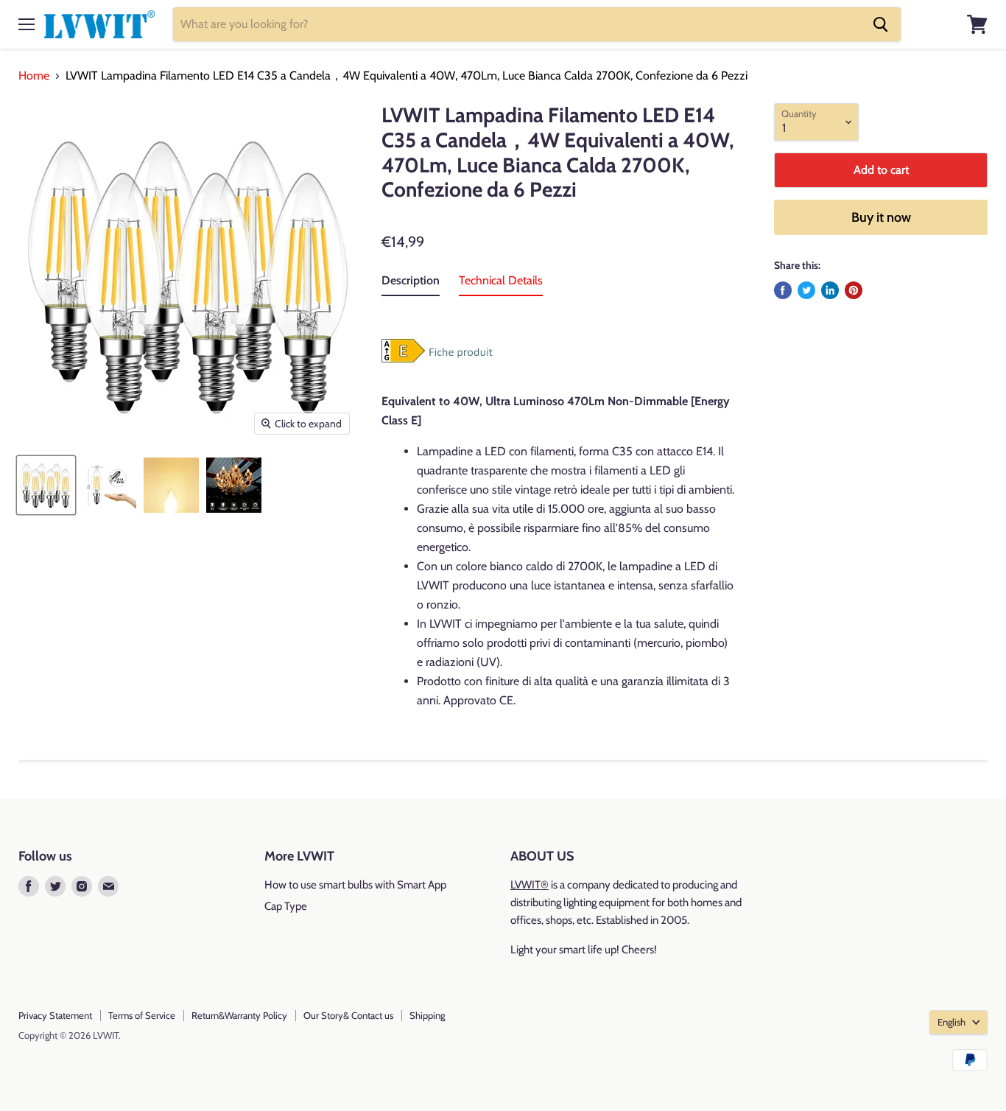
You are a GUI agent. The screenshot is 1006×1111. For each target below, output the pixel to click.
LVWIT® (529, 884)
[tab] (410, 283)
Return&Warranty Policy (239, 1015)
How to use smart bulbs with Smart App (355, 884)
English (951, 1022)
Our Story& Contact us (348, 1015)
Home (33, 76)
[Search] (881, 24)
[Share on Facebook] (783, 290)
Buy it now (881, 217)
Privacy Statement (55, 1015)
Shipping (427, 1015)
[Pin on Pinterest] (853, 290)
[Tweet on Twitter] (806, 290)
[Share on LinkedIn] (830, 290)
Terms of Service (141, 1015)
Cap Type (285, 906)
